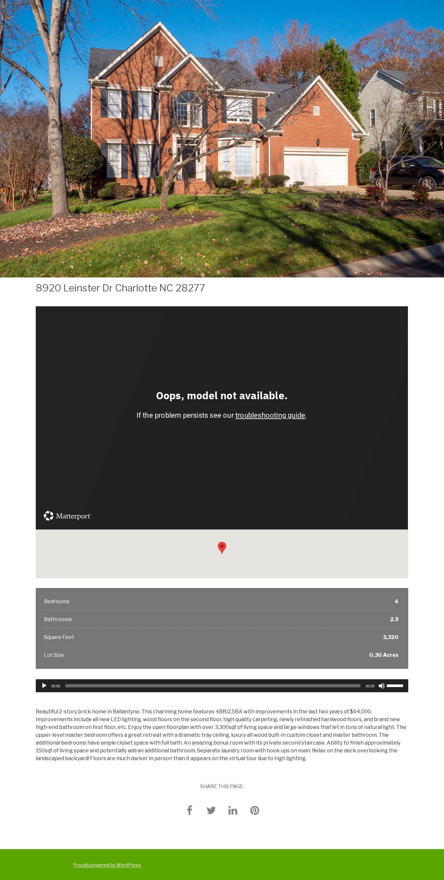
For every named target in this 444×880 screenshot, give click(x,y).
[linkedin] (233, 810)
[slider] (396, 685)
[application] (222, 685)
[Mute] (381, 685)
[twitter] (211, 810)
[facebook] (189, 810)
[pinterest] (254, 810)
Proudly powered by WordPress (107, 865)
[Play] (44, 685)
